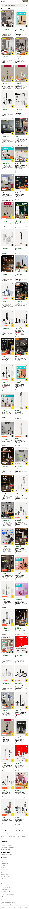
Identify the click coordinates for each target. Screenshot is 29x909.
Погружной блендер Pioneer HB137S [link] (19, 820)
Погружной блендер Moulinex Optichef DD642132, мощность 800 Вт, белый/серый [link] (20, 413)
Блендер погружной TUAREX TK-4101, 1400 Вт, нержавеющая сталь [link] (20, 793)
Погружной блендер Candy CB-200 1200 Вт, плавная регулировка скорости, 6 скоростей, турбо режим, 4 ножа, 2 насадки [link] (7, 657)
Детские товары (4, 889)
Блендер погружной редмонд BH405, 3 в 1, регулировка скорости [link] (6, 223)
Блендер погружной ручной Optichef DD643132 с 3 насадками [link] (21, 166)
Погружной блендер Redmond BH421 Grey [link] (6, 793)
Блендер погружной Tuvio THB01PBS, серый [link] (7, 58)
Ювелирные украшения (6, 891)
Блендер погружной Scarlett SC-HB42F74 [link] (19, 31)
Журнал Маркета (4, 899)
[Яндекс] (11, 904)
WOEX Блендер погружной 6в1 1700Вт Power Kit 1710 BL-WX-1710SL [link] (21, 359)
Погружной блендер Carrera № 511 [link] (6, 139)
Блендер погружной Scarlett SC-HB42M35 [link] (19, 576)
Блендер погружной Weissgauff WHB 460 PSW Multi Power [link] (20, 630)
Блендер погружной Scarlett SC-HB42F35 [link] (19, 385)
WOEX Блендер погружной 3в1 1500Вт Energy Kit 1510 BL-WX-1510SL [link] (7, 576)
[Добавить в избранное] (13, 12)
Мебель (2, 861)
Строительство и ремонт (6, 887)
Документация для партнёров (7, 847)
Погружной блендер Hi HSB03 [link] (20, 496)
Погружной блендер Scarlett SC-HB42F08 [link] (6, 111)
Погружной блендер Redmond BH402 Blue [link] (6, 304)
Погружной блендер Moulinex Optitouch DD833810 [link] (19, 250)
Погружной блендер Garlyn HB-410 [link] (21, 686)
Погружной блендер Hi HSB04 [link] (20, 276)
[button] (27, 5)
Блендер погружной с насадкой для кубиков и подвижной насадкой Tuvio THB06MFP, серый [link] (21, 58)
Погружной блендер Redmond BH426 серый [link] (7, 630)
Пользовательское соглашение (7, 894)
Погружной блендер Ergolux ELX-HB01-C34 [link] (20, 441)
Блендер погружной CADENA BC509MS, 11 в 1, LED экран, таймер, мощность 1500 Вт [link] (20, 304)
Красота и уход (4, 874)
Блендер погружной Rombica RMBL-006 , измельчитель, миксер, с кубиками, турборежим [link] (7, 549)
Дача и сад (3, 878)
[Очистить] (23, 5)
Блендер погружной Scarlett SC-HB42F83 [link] (6, 166)
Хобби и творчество (5, 876)
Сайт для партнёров (5, 849)
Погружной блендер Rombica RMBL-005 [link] (19, 331)
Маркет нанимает (5, 897)
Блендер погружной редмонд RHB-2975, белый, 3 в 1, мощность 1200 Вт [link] (21, 86)
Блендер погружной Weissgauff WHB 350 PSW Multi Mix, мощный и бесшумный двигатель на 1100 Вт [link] (20, 549)
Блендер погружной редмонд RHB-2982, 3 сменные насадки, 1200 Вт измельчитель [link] (7, 740)
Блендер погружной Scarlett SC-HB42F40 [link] (6, 413)
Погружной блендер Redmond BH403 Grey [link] (20, 523)
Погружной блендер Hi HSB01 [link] (20, 223)
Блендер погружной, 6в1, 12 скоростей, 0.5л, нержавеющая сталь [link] (7, 359)
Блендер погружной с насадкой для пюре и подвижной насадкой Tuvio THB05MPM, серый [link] (7, 31)
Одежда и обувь (4, 869)
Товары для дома (4, 871)
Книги (2, 880)
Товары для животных (6, 885)
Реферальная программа (6, 854)
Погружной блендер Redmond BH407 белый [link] (7, 685)
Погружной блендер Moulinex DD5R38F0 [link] (19, 766)
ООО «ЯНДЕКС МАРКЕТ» (10, 902)
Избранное (14, 907)
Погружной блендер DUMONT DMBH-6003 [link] (20, 740)
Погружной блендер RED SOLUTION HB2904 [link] (20, 468)
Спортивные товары (5, 883)
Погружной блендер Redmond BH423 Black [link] (6, 385)
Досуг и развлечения (5, 860)
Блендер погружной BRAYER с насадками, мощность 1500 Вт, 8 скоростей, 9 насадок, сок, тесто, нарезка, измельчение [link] (7, 523)
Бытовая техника (4, 863)
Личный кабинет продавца (7, 843)
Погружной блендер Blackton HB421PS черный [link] (20, 657)
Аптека (2, 872)
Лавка (9, 907)
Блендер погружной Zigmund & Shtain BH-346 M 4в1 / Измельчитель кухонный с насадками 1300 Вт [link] (7, 713)
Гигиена (3, 865)
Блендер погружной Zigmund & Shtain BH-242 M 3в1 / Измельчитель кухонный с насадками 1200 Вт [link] (7, 195)
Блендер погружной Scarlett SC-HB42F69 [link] (19, 602)
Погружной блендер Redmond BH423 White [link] (6, 602)
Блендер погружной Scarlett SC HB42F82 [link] (19, 195)
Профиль (26, 907)
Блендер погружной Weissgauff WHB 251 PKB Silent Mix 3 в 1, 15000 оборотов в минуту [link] (7, 276)
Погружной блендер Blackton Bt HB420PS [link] (19, 111)
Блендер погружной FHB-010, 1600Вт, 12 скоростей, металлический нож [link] (21, 139)
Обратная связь (4, 896)
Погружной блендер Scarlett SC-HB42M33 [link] (6, 250)
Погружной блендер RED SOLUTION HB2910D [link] (7, 441)
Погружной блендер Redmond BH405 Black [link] (6, 330)
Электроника (4, 867)
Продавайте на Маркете (6, 845)
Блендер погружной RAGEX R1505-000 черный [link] (21, 713)
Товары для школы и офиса (7, 882)
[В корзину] (12, 26)
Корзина (20, 907)
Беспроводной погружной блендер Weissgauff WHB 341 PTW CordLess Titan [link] (7, 468)
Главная (3, 907)
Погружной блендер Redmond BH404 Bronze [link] (7, 820)
